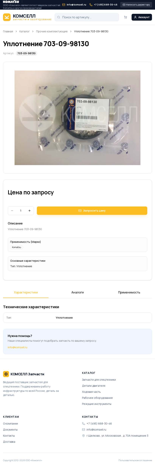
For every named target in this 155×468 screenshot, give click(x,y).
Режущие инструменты (96, 404)
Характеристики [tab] (26, 292)
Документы (10, 429)
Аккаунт (144, 17)
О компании (10, 423)
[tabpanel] (77, 313)
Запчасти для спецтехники (99, 379)
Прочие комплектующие (52, 31)
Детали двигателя (93, 385)
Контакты (9, 435)
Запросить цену (94, 210)
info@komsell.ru (17, 347)
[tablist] (77, 293)
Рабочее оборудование (97, 398)
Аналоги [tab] (77, 292)
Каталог (24, 31)
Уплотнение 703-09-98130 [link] (91, 31)
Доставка (9, 441)
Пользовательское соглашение (135, 460)
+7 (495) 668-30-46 (99, 423)
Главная (8, 31)
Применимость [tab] (129, 292)
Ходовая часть (91, 391)
